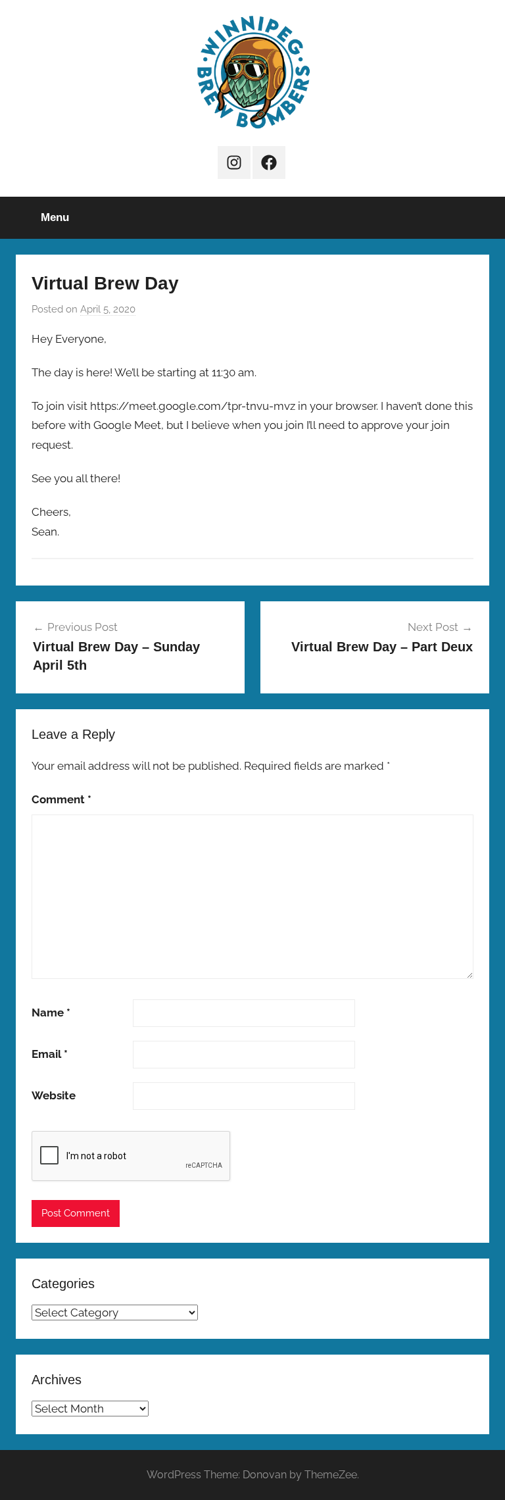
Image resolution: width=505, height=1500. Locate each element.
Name (51, 1012)
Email (50, 1054)
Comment (61, 799)
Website (54, 1095)
